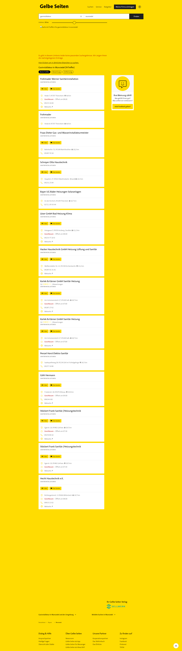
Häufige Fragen (44, 641)
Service (99, 7)
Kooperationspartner (100, 638)
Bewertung (56, 72)
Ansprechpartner (45, 638)
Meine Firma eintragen (125, 7)
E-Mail (45, 89)
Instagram (123, 638)
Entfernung (68, 72)
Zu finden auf (126, 633)
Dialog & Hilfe (45, 633)
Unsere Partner (99, 633)
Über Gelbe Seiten (74, 633)
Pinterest (123, 644)
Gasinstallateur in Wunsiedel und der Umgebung (56, 615)
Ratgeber (107, 7)
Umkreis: (44, 22)
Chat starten (56, 89)
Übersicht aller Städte (46, 644)
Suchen (90, 7)
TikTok (122, 647)
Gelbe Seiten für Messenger (75, 644)
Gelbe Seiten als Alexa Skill (75, 647)
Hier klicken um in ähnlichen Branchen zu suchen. (59, 62)
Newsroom (70, 638)
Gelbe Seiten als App (73, 641)
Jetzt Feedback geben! (123, 106)
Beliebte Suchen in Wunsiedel (102, 615)
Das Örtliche (97, 644)
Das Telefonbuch (99, 641)
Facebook (123, 641)
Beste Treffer (44, 72)
